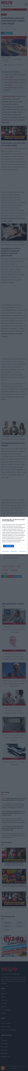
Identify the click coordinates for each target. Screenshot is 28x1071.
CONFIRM (8, 546)
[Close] (25, 519)
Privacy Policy (22, 551)
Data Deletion (5, 551)
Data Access (14, 551)
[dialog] (14, 535)
